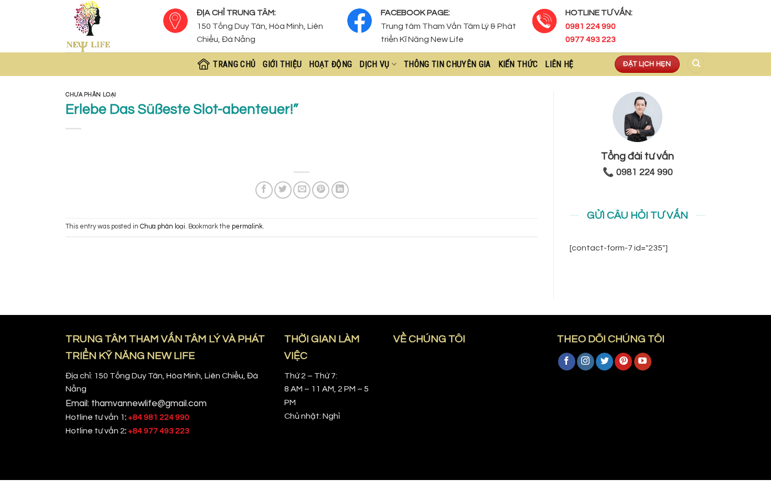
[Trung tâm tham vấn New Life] (106, 26)
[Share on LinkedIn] (340, 190)
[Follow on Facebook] (566, 362)
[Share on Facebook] (264, 190)
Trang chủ (234, 64)
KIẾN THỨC (518, 64)
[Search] (696, 64)
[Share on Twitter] (283, 190)
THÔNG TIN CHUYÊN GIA (447, 64)
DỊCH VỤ (374, 64)
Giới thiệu (282, 64)
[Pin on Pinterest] (320, 190)
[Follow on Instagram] (585, 362)
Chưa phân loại (91, 94)
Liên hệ (559, 64)
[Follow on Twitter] (604, 362)
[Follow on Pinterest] (623, 362)
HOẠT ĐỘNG (330, 64)
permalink (247, 226)
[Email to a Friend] (301, 190)
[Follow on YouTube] (642, 362)
